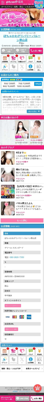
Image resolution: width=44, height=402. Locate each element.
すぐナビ (13, 61)
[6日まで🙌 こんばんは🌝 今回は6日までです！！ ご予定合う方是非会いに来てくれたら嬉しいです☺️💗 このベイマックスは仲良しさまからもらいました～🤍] (8, 158)
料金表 (39, 61)
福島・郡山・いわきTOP (11, 368)
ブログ (30, 61)
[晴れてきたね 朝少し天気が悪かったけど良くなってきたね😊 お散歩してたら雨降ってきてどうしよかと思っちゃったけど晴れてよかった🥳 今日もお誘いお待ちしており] (8, 175)
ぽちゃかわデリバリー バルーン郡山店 (22, 37)
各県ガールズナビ (33, 368)
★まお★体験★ (36, 140)
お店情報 (30, 70)
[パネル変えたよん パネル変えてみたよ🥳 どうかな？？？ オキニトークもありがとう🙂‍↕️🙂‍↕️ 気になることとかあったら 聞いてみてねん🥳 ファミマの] (8, 208)
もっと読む (22, 220)
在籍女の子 (22, 61)
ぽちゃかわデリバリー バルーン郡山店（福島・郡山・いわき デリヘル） (20, 4)
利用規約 (15, 391)
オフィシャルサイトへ (13, 306)
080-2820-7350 (17, 257)
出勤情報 (5, 61)
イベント (5, 70)
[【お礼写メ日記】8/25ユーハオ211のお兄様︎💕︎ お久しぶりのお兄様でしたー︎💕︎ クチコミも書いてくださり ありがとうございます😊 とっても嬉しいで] (8, 192)
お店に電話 (37, 51)
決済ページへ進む (11, 329)
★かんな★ (19, 140)
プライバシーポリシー (25, 391)
